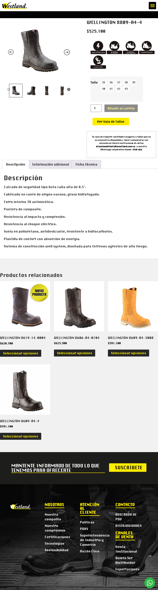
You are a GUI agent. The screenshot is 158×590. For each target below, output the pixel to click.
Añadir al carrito (121, 108)
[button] (152, 5)
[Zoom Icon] (39, 51)
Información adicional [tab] (50, 164)
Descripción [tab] (15, 164)
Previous (9, 90)
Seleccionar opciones (20, 353)
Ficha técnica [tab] (86, 164)
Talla (94, 82)
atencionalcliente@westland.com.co (115, 146)
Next (69, 90)
